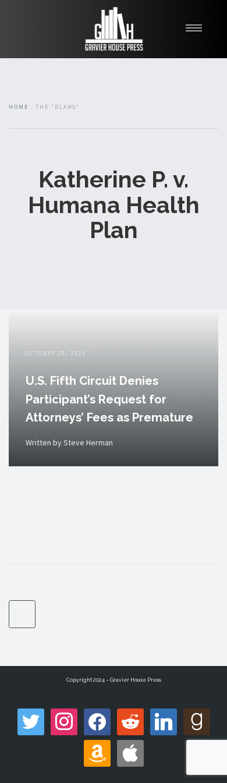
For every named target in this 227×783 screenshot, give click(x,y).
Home (19, 107)
